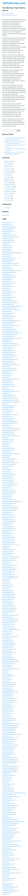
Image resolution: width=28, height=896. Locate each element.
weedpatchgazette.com (9, 386)
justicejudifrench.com (8, 567)
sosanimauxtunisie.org (8, 292)
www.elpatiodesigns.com (9, 812)
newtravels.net (6, 256)
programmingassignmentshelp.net (12, 253)
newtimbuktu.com (7, 247)
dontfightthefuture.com (9, 352)
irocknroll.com (6, 366)
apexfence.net (6, 894)
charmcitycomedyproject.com (10, 556)
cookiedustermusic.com (9, 628)
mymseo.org (5, 874)
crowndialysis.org (7, 427)
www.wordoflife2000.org (9, 368)
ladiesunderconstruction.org (10, 325)
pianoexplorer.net (7, 798)
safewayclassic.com (7, 261)
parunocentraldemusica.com (10, 819)
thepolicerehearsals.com (9, 503)
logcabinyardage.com (8, 702)
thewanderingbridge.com (9, 569)
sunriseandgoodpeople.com (10, 619)
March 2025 (8, 181)
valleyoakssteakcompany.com (10, 661)
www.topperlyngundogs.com (10, 727)
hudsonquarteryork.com (9, 814)
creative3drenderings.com (9, 699)
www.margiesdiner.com (9, 754)
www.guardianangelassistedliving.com (13, 821)
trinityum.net (6, 802)
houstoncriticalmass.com (9, 500)
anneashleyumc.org (7, 743)
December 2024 (9, 186)
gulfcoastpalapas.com (8, 690)
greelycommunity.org (8, 542)
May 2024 (7, 198)
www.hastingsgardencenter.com (11, 796)
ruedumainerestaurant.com (10, 544)
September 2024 (9, 191)
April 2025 (7, 179)
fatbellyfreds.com (7, 811)
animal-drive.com (7, 679)
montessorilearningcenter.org (10, 832)
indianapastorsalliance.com (10, 659)
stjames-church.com (8, 551)
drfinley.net (5, 862)
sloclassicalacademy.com (9, 510)
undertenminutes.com (8, 242)
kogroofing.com (6, 293)
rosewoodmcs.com (7, 787)
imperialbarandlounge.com (10, 359)
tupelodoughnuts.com (8, 395)
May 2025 (7, 177)
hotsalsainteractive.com (9, 235)
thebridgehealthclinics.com (10, 691)
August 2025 (8, 173)
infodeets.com (6, 233)
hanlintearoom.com (7, 853)
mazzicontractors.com (8, 803)
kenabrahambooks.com (9, 528)
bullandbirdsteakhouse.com (10, 759)
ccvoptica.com (6, 773)
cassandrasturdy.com (8, 482)
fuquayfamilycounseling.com (10, 869)
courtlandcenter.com (8, 645)
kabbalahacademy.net (8, 407)
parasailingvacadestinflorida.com (11, 846)
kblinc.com (5, 388)
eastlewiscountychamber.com (10, 507)
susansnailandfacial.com (9, 720)
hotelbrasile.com (7, 311)
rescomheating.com (8, 883)
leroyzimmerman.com (8, 860)
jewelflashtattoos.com (8, 277)
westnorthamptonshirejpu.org (11, 309)
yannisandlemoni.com (8, 384)
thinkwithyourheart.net (8, 363)
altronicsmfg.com (7, 249)
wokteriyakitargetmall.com (9, 421)
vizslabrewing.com (7, 381)
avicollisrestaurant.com (8, 649)
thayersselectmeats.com (9, 684)
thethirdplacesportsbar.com (10, 805)
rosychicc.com (6, 471)
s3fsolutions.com (7, 341)
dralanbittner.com (7, 382)
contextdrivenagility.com (9, 560)
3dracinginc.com (7, 498)
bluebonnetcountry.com (9, 283)
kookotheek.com (7, 299)
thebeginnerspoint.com (9, 491)
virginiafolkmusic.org (8, 439)
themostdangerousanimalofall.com (12, 501)
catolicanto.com (6, 446)
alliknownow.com (7, 505)
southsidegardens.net (8, 800)
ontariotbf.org (6, 267)
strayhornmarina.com (8, 516)
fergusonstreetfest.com (9, 834)
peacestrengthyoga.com (9, 732)
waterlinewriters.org (8, 693)
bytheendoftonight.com (9, 475)
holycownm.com (7, 635)
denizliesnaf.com (7, 667)
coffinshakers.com (7, 564)
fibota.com (5, 816)
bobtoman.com (6, 290)
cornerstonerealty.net (8, 791)
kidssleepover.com (7, 254)
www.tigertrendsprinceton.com (11, 723)
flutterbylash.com (7, 851)
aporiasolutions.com (8, 686)
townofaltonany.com (8, 612)
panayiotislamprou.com (9, 301)
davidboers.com (6, 704)
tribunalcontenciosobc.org (9, 508)
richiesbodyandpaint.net (9, 228)
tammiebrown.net (7, 587)
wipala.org (5, 468)
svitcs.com (5, 672)
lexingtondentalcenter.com (9, 423)
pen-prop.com (6, 722)
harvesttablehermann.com (9, 334)
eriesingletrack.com (7, 389)
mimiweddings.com (7, 885)
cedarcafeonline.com (8, 238)
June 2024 (7, 197)
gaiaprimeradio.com (8, 585)
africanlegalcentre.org (8, 539)
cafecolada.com (6, 487)
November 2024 (9, 188)
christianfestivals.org (8, 596)
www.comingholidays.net (9, 492)
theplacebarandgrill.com (9, 652)
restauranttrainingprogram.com (11, 428)
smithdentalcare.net (8, 889)
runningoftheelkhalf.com (9, 729)
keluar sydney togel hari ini (11, 15)
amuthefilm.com (7, 532)
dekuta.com (5, 782)
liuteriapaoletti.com (7, 617)
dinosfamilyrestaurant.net (9, 331)
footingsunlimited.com (8, 748)
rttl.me (4, 882)
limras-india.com (7, 224)
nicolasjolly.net (6, 535)
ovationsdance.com (7, 441)
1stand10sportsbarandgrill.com (11, 402)
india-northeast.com (8, 349)
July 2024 (7, 195)
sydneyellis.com (6, 425)
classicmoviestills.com (8, 485)
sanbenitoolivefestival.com (9, 484)
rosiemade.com (6, 393)
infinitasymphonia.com (8, 537)
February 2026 (8, 168)
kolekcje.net (5, 444)
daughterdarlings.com (8, 231)
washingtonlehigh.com (8, 775)
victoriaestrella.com (7, 642)
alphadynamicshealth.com (9, 850)
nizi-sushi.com (6, 581)
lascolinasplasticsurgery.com (10, 761)
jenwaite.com (6, 857)
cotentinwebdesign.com (9, 322)
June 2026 (7, 165)
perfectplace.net (6, 452)
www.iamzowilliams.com (9, 795)
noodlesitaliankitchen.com (9, 272)
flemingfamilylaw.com (8, 864)
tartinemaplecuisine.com (9, 578)
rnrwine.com (5, 866)
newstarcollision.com (8, 411)
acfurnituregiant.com (8, 240)
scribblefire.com (6, 455)
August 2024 (8, 193)
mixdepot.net (6, 786)
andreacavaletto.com (8, 460)
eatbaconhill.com (7, 251)
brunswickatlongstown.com (10, 576)
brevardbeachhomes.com (9, 343)
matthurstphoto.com (8, 837)
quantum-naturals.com (8, 830)
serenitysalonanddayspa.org (10, 237)
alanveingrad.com (7, 601)
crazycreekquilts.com (8, 523)
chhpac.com (5, 876)
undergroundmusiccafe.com (10, 890)
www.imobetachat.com (8, 706)
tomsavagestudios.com (8, 434)
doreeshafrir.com (7, 555)
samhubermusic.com (8, 892)
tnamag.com (5, 681)
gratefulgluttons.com (8, 478)
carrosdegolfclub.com (8, 336)
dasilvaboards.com (7, 512)
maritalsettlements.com (9, 606)
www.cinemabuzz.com (8, 784)
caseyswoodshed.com (8, 663)
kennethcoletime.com (8, 572)
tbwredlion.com (6, 827)
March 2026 (8, 166)
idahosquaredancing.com (9, 370)
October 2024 (8, 189)
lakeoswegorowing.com (9, 867)
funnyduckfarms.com (8, 855)
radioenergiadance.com (9, 297)
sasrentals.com (6, 412)
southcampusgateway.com (9, 302)
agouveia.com (6, 871)
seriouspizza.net (6, 674)
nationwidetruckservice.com (10, 636)
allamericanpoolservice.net (9, 430)
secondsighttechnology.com (10, 414)
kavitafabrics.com (7, 631)
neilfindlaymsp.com (7, 647)
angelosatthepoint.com (8, 658)
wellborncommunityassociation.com (12, 306)
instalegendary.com (7, 269)
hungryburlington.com (8, 574)
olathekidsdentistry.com (9, 397)
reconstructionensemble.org (10, 629)
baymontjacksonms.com (9, 610)
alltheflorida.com (14, 3)
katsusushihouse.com (8, 540)
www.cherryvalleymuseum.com (11, 320)
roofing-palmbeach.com (9, 350)
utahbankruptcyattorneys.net (10, 365)
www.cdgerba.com (7, 818)
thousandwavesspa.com (9, 643)
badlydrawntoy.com (7, 709)
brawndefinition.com (8, 519)
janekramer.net (6, 580)
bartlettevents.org (7, 315)
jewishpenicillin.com (8, 432)
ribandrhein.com (7, 443)
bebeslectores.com (7, 327)
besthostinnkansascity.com (10, 887)
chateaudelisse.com (7, 304)
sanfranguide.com (7, 494)
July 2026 (7, 163)
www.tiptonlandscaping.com (10, 770)
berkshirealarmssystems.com (10, 379)
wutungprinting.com (8, 604)
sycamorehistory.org (8, 789)
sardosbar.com (6, 375)
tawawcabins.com (7, 372)
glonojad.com (6, 548)
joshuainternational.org (9, 718)
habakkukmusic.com (8, 713)
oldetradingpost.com (8, 324)
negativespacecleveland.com (10, 615)
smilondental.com (7, 409)
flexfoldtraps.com (7, 736)
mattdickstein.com (7, 707)
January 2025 (8, 184)
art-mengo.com (6, 583)
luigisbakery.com (7, 777)
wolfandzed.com (7, 780)
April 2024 (7, 200)
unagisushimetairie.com (9, 276)
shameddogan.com (7, 695)
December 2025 (9, 172)
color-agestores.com (8, 466)
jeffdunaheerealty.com (8, 731)
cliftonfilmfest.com (7, 357)
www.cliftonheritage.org (9, 763)
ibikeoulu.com (6, 562)
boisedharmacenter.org (9, 464)
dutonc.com (5, 588)
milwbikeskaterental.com (9, 608)
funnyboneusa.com (7, 626)
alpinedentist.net (7, 295)
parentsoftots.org (7, 697)
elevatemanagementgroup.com (11, 858)
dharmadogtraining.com (9, 878)
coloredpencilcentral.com (9, 356)
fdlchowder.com (6, 755)
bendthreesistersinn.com (9, 622)
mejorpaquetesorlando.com (10, 400)
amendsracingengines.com (10, 738)
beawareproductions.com (9, 558)
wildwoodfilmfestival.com (9, 308)
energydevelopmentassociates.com (12, 338)
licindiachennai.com (7, 229)
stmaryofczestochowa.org (9, 565)
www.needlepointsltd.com (9, 757)
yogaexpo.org (6, 457)
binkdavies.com (6, 524)
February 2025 (8, 182)
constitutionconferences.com (10, 668)
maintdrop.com (6, 288)
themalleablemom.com (8, 571)
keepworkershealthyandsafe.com (11, 270)
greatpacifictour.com (8, 640)
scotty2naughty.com (8, 553)
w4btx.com (5, 404)
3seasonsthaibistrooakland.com (11, 453)
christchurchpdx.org (8, 526)
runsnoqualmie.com (8, 750)
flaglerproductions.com (9, 517)
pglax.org (5, 613)
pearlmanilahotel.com (8, 286)
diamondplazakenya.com (9, 825)
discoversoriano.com (8, 489)
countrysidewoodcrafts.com (10, 263)
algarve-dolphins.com (8, 599)
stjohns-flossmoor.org (8, 624)
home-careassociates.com (9, 459)
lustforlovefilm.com (7, 533)
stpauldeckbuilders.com (9, 747)
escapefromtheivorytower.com (11, 345)
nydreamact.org (6, 274)
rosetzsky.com (6, 546)
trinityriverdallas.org (8, 450)
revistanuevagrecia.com (9, 549)
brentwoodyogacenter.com (10, 768)
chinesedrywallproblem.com (10, 620)
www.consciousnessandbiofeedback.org (13, 793)
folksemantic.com (7, 373)
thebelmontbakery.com (8, 260)
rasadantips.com (7, 245)
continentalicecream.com (9, 521)
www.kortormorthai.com (9, 739)
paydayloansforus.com (8, 258)
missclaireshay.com (7, 222)
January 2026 (8, 170)
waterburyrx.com (7, 654)
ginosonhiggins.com (8, 603)
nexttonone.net (6, 715)
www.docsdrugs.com (8, 752)
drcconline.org (6, 651)
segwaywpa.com (7, 688)
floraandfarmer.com (8, 340)
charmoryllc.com (7, 496)
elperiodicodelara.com (8, 226)
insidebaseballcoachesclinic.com (11, 841)
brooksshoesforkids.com (9, 683)
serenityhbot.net (7, 716)
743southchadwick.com (9, 347)
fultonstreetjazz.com (8, 313)
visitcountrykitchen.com (9, 597)
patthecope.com (6, 670)
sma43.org (5, 764)
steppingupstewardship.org (10, 771)
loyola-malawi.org (7, 469)
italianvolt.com (6, 377)
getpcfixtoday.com (7, 279)
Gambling (7, 207)
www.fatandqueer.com (8, 741)
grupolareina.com (7, 318)
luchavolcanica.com (7, 633)
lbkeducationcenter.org (8, 448)
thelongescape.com (7, 590)
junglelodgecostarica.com (9, 594)
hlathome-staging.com (8, 420)
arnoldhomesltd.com (8, 354)
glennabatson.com (7, 514)
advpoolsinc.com (7, 656)
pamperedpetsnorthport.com (10, 391)
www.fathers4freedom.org (9, 725)
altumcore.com (6, 677)
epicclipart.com (6, 285)
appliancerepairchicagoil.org (10, 265)
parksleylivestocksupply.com (10, 462)
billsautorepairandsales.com (10, 828)
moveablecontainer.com (9, 317)
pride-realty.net (6, 848)
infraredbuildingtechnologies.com (12, 333)
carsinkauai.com (6, 843)
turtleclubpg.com (7, 638)
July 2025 (7, 175)
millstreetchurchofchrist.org (10, 844)
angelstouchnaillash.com (9, 405)
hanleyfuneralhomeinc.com (10, 398)
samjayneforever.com (8, 835)
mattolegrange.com (8, 592)
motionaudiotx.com (7, 880)
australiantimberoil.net (8, 329)
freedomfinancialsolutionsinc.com (12, 734)
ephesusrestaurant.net (8, 807)
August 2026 (8, 161)
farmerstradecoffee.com (9, 700)
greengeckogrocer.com (8, 418)
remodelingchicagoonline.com (10, 766)
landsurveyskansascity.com (10, 745)
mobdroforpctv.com (8, 480)
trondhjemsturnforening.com (10, 823)
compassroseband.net (8, 675)
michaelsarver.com (7, 416)
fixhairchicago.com (7, 665)
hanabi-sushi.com (7, 779)
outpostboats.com (7, 473)
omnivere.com (6, 244)
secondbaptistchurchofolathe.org (11, 873)
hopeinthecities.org (7, 476)
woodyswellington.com (8, 809)
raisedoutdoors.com (8, 361)
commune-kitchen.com (8, 530)
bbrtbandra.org (6, 281)
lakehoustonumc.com (8, 711)
